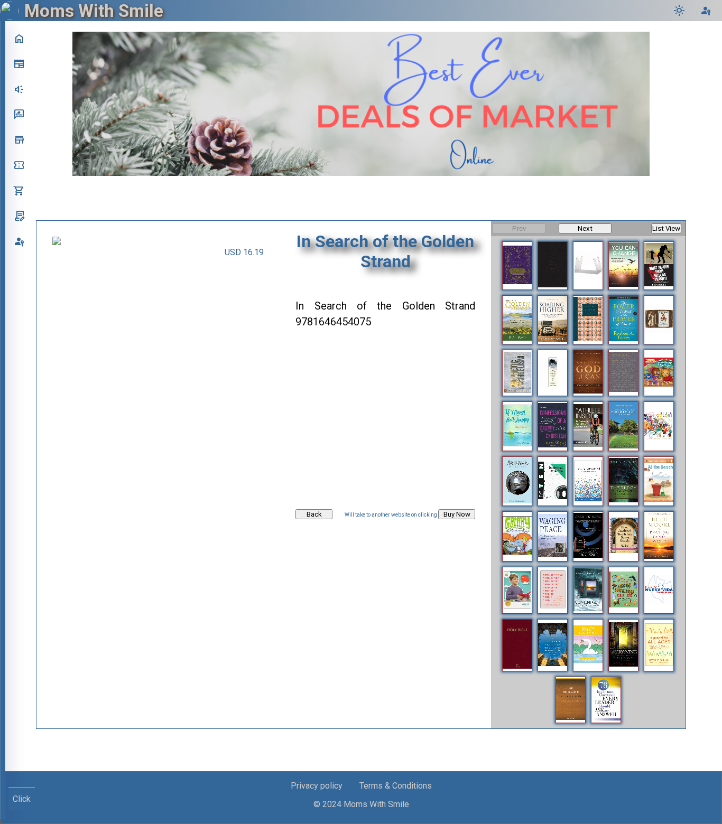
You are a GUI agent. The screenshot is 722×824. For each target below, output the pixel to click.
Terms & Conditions (395, 786)
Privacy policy (317, 786)
